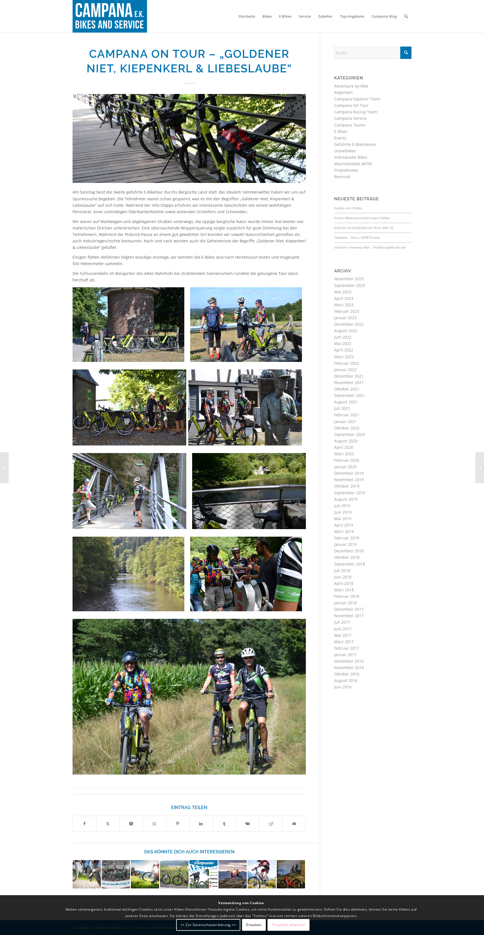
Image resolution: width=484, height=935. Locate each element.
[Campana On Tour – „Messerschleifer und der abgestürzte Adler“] (174, 874)
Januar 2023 (345, 317)
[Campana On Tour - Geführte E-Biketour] (189, 138)
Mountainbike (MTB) (353, 163)
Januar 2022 (345, 369)
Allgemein (343, 92)
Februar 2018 (346, 596)
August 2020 (345, 441)
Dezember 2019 (349, 473)
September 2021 (349, 395)
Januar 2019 (345, 544)
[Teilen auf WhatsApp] (154, 823)
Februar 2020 (346, 460)
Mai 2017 (342, 635)
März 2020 (344, 453)
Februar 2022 (346, 363)
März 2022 (344, 356)
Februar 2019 (346, 538)
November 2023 (349, 278)
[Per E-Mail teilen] (294, 823)
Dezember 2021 (349, 376)
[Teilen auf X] (107, 823)
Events (340, 138)
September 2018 (349, 564)
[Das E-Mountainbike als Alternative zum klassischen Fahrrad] (262, 874)
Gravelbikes (345, 150)
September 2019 (349, 492)
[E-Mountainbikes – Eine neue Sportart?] (145, 874)
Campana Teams (350, 125)
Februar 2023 (346, 311)
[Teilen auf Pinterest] (177, 823)
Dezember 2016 (349, 661)
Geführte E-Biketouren (355, 144)
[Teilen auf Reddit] (270, 823)
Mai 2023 (342, 292)
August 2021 (345, 402)
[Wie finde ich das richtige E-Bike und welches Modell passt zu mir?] (87, 874)
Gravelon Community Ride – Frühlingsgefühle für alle (370, 247)
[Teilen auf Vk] (247, 823)
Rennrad (342, 176)
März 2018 (344, 589)
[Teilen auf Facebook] (84, 823)
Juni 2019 (343, 512)
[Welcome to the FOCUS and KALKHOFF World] (291, 874)
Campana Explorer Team (357, 99)
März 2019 (344, 531)
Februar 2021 (346, 414)
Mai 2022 (342, 343)
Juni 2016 (343, 687)
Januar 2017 (345, 654)
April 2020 (343, 447)
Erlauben (254, 924)
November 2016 (349, 667)
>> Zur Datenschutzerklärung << (208, 924)
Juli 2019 (342, 505)
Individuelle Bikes (350, 157)
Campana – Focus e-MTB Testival (357, 237)
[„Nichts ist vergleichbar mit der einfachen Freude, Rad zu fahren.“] (116, 874)
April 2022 (343, 350)
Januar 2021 (345, 421)
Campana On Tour (351, 105)
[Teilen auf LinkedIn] (201, 823)
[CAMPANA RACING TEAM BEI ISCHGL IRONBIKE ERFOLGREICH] (479, 467)
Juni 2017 (343, 628)
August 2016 (345, 680)
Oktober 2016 (346, 674)
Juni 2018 (343, 577)
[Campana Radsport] (110, 16)
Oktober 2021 (346, 389)
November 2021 (349, 382)
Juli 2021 (342, 408)
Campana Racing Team (355, 111)
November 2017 (349, 615)
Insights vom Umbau (348, 208)
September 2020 (349, 434)
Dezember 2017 (349, 609)
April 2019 (343, 525)
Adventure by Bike (351, 86)
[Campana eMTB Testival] (203, 874)
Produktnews (346, 170)
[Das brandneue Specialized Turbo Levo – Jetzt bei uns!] (232, 874)
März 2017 (344, 641)
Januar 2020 (345, 466)
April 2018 (343, 583)
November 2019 (349, 479)
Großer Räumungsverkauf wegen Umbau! (362, 217)
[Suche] (406, 16)
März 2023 (344, 304)
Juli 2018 (342, 570)
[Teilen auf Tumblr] (224, 823)
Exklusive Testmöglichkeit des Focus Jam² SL (364, 227)
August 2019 (345, 499)
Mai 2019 (342, 518)
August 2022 (345, 330)
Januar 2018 (345, 602)
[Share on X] (131, 823)
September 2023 (349, 285)
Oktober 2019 (346, 486)
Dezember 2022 (349, 324)
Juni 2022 (343, 337)
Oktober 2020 (346, 428)
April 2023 (343, 298)
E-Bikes (341, 131)
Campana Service (350, 118)
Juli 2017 (342, 622)
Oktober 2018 (346, 557)
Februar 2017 (346, 648)
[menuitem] (247, 16)
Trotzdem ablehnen (288, 924)
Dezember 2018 (349, 550)
